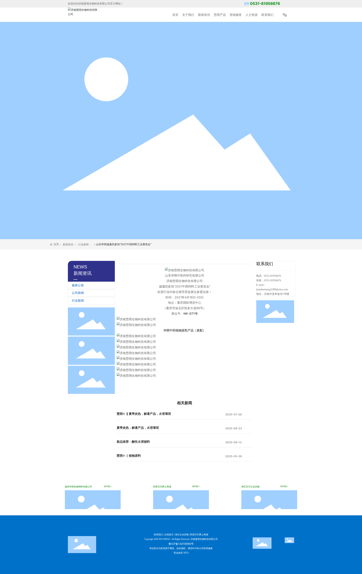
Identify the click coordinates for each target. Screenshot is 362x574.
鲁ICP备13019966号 (181, 543)
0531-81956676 (265, 3)
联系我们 (158, 534)
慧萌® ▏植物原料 (129, 455)
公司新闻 (78, 292)
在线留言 (168, 534)
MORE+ (108, 486)
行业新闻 (83, 244)
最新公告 (78, 285)
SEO (186, 552)
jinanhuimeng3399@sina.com (272, 289)
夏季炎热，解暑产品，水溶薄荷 (138, 427)
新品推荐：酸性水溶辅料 (133, 441)
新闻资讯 (68, 244)
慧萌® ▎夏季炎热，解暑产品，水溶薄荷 (144, 413)
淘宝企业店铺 (182, 534)
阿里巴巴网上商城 (199, 534)
